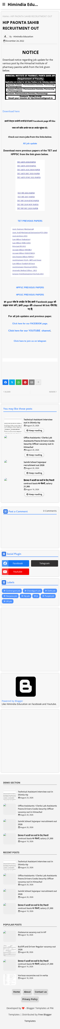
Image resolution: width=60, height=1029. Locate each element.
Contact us (41, 991)
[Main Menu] (4, 4)
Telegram (45, 563)
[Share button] (38, 382)
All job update (30, 143)
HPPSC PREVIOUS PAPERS (30, 287)
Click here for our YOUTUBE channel (29, 330)
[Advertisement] (30, 639)
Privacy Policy (30, 999)
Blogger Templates (37, 1008)
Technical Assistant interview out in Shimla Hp (38, 421)
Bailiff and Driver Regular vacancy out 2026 (37, 948)
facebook (18, 563)
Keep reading (35, 430)
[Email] (32, 382)
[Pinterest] (25, 382)
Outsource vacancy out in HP (32, 932)
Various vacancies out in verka (33, 975)
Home (6, 16)
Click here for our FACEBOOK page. (30, 323)
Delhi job (51, 590)
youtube (17, 571)
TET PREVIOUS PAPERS (30, 221)
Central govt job (13, 590)
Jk (37, 596)
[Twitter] (12, 382)
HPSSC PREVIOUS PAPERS (30, 295)
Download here (11, 111)
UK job (9, 601)
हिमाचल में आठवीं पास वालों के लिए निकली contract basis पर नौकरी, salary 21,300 (39, 483)
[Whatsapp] (18, 382)
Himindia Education (27, 4)
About (27, 991)
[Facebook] (5, 382)
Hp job (27, 596)
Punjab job (49, 596)
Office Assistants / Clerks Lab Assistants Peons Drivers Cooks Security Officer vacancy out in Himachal (39, 442)
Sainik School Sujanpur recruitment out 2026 (35, 464)
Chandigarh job (34, 590)
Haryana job (11, 596)
